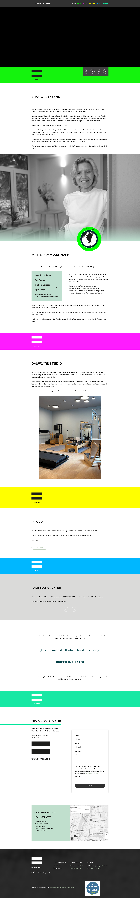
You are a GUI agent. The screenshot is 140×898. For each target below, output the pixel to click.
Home (74, 3)
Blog (98, 3)
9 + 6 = (77, 776)
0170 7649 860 (96, 868)
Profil (79, 3)
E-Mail (77, 743)
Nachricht (78, 751)
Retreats (92, 3)
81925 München (75, 868)
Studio (85, 3)
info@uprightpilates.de (100, 866)
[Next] (74, 609)
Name (77, 736)
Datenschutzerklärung (93, 773)
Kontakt (105, 3)
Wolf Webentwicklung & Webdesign (62, 888)
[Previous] (66, 609)
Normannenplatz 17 (76, 866)
